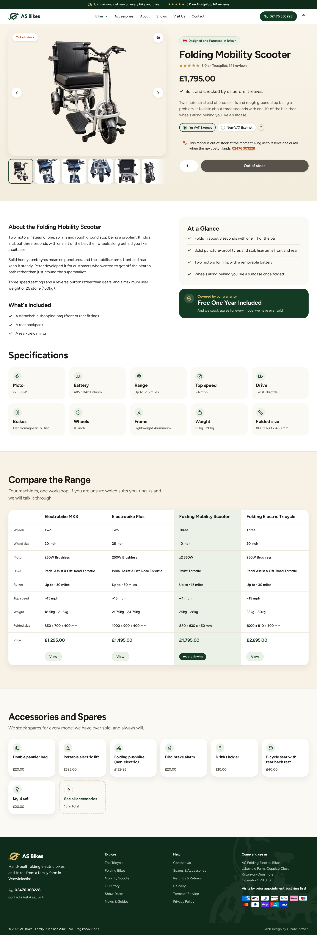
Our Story (112, 886)
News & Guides (116, 901)
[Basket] (304, 16)
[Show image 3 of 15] (74, 171)
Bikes (99, 16)
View (53, 657)
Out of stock (254, 165)
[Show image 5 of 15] (127, 171)
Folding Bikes (115, 870)
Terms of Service (186, 894)
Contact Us (182, 863)
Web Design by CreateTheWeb (287, 929)
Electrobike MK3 (61, 516)
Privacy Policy (183, 901)
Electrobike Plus (128, 516)
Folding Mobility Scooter (204, 516)
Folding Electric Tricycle (270, 516)
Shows (161, 16)
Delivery (179, 886)
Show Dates (114, 894)
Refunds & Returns (187, 878)
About (145, 16)
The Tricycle (114, 863)
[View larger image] (158, 37)
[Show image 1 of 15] (20, 171)
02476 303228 (243, 148)
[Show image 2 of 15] (47, 171)
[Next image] (158, 92)
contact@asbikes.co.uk (26, 897)
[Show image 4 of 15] (100, 171)
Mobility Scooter (117, 878)
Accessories (124, 16)
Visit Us (179, 16)
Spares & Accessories (189, 870)
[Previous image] (16, 92)
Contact (198, 16)
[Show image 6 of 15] (154, 171)
